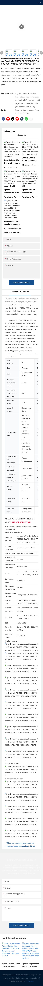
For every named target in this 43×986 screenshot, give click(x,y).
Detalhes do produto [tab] (20, 292)
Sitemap (30, 981)
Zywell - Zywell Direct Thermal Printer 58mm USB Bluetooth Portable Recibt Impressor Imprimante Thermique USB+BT (30, 159)
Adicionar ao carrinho (15, 167)
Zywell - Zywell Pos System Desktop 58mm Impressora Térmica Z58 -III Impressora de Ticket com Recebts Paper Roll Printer (12, 161)
